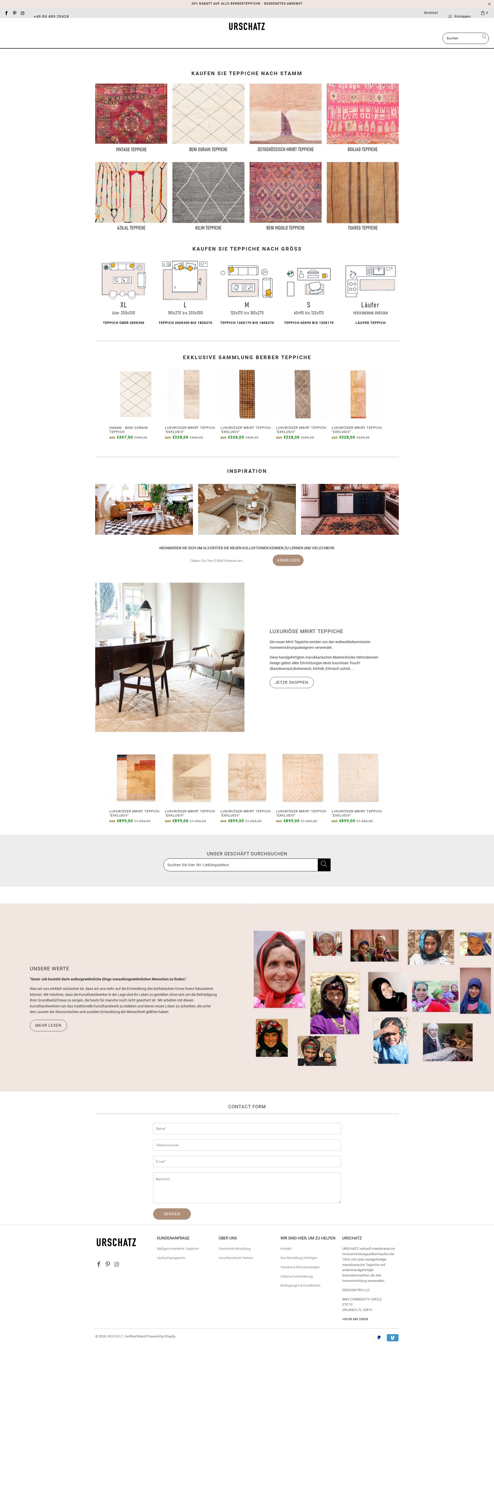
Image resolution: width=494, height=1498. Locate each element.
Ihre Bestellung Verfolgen (298, 1258)
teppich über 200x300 (123, 292)
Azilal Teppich (131, 198)
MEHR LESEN (48, 1025)
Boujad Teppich (363, 120)
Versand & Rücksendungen (300, 1267)
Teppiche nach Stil (209, 38)
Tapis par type (257, 38)
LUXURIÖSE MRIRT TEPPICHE (306, 631)
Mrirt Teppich (286, 120)
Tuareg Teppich (363, 198)
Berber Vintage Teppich (131, 120)
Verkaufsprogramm (171, 1258)
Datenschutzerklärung (296, 1276)
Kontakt (286, 1249)
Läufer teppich (370, 292)
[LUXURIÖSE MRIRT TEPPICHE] (169, 657)
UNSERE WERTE (49, 968)
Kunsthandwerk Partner (236, 1258)
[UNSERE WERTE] (370, 997)
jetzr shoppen (291, 682)
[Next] (379, 404)
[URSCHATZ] (247, 27)
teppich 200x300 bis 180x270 (185, 292)
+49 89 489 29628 (51, 16)
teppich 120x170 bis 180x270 (247, 292)
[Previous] (115, 404)
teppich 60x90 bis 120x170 (308, 292)
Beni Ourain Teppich (208, 120)
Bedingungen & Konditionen (300, 1285)
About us (296, 38)
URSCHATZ (115, 1336)
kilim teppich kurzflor (208, 198)
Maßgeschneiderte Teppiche (178, 1249)
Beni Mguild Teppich (286, 198)
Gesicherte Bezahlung (235, 1249)
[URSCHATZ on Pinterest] (14, 13)
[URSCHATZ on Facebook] (6, 13)
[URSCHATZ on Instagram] (22, 13)
